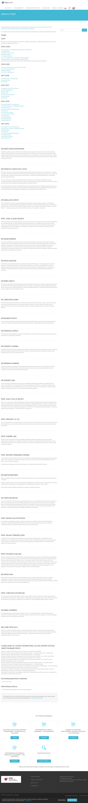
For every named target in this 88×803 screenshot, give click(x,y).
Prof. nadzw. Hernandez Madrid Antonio (10, 109)
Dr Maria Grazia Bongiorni (7, 90)
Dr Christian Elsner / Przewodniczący (9, 78)
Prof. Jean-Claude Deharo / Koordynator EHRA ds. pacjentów (15, 58)
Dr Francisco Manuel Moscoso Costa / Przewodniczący (13, 67)
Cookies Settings (62, 800)
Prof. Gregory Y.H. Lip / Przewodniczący (10, 127)
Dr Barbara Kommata (5, 54)
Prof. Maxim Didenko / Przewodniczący (10, 104)
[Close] (85, 799)
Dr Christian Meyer (5, 96)
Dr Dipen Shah (4, 82)
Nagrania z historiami (57, 8)
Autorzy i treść (34, 782)
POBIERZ (15, 737)
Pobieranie (44, 737)
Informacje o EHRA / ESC (36, 779)
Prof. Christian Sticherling (7, 136)
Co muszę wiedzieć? (18, 8)
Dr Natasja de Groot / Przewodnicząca (9, 88)
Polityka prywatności (84, 795)
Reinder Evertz (4, 93)
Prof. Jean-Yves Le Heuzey (7, 112)
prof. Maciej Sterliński (37, 698)
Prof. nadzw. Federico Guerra (7, 53)
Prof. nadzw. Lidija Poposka (7, 72)
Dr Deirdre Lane (4, 111)
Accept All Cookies (72, 800)
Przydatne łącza (34, 786)
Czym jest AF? (8, 8)
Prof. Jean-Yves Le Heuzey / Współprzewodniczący (12, 128)
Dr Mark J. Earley (5, 91)
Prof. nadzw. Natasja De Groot (8, 69)
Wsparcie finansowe (35, 776)
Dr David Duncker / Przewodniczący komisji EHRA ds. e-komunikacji (16, 49)
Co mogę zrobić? (46, 8)
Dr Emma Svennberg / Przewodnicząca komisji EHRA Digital (14, 59)
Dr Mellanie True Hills (6, 120)
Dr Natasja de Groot (5, 80)
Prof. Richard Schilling (6, 119)
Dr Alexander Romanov (6, 117)
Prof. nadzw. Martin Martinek (7, 94)
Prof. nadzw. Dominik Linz (7, 56)
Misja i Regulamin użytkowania (71, 795)
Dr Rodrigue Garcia (5, 51)
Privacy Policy (28, 800)
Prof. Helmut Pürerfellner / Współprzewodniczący (12, 106)
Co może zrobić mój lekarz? (32, 8)
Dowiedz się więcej (44, 761)
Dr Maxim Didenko (5, 130)
